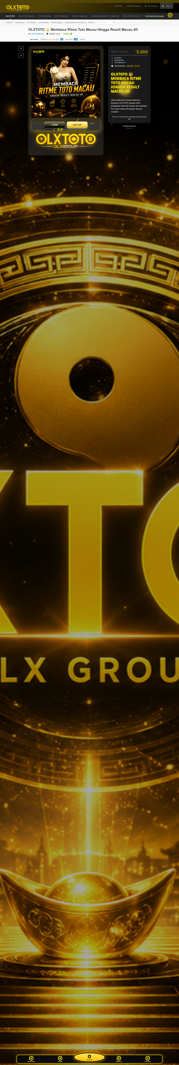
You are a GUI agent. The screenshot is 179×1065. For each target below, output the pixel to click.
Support (82, 39)
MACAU (91, 22)
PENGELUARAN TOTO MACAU (75, 22)
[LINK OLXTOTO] (65, 83)
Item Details (34, 39)
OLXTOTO (9, 22)
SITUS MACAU (44, 22)
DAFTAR (77, 124)
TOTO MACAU (31, 22)
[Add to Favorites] (21, 48)
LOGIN (54, 124)
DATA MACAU (19, 22)
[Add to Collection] (21, 55)
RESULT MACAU (57, 22)
